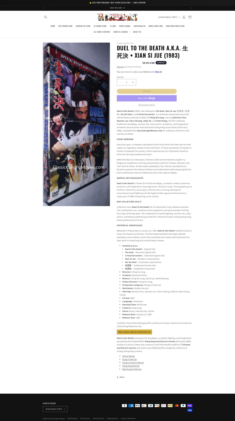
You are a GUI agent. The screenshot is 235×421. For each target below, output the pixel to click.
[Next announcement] (191, 8)
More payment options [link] (146, 105)
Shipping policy (112, 418)
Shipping (120, 67)
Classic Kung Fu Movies (133, 362)
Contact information (128, 418)
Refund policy (72, 418)
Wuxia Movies (128, 356)
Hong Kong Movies (131, 366)
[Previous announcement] (44, 8)
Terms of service (98, 418)
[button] (46, 17)
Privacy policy (85, 418)
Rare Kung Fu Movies (131, 369)
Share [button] (122, 377)
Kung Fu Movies (129, 359)
